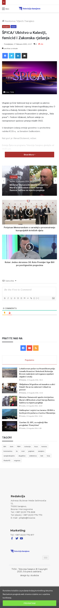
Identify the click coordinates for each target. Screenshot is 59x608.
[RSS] (36, 348)
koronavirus (8, 451)
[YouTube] (29, 348)
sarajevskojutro (9, 456)
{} (34, 298)
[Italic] (8, 298)
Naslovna (9, 20)
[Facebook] (5, 55)
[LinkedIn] (18, 55)
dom (11, 446)
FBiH (18, 446)
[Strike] (14, 298)
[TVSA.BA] (29, 9)
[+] (37, 298)
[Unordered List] (21, 298)
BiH (5, 446)
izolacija (27, 446)
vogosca (17, 460)
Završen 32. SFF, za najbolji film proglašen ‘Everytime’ (33, 423)
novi (23, 451)
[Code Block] (27, 298)
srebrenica (33, 456)
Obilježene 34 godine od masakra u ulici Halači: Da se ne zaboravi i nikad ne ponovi (37, 387)
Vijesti (20, 20)
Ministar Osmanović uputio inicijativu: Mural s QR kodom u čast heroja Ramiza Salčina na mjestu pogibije (36, 400)
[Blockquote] (24, 298)
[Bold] (4, 298)
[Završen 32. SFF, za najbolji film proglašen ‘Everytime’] (9, 426)
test (41, 456)
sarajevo (41, 451)
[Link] (31, 298)
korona (44, 446)
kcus (36, 446)
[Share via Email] (24, 55)
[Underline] (11, 298)
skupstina (22, 456)
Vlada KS (7, 460)
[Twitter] (11, 55)
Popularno (29, 360)
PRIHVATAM (29, 603)
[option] (29, 181)
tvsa (48, 456)
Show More (29, 154)
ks (17, 451)
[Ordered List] (17, 298)
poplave (31, 451)
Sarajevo (29, 20)
